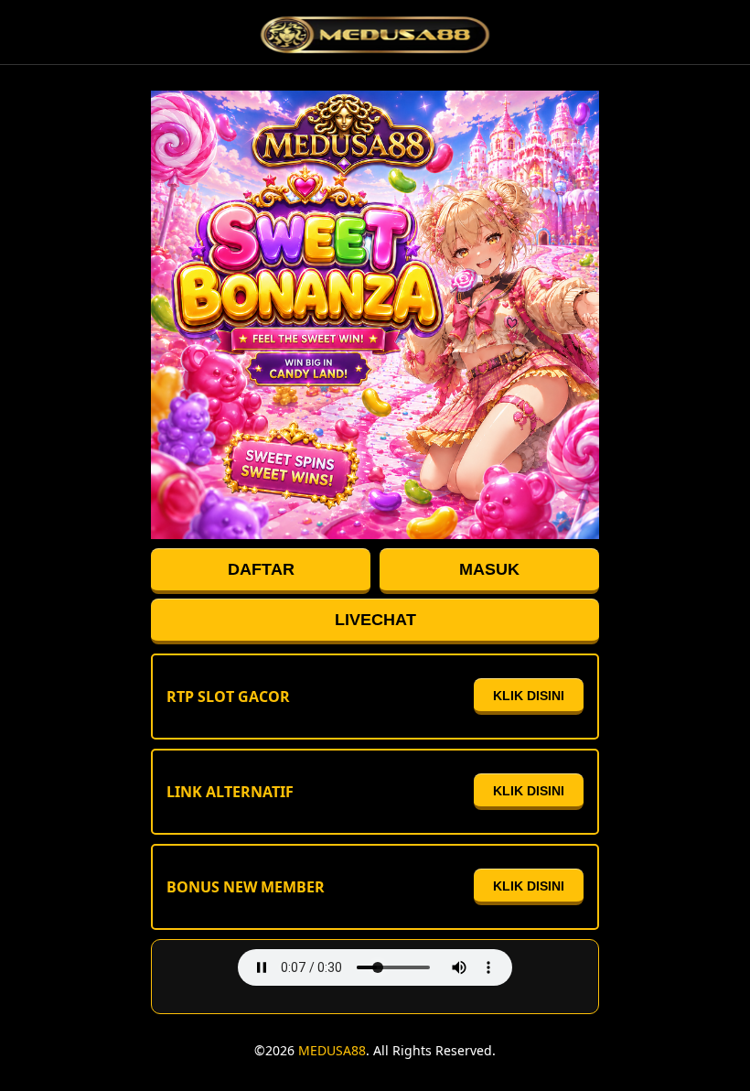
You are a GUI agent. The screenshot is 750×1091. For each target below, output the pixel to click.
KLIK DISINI (528, 695)
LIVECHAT (375, 619)
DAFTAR (261, 569)
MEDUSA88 (332, 1050)
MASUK (489, 569)
